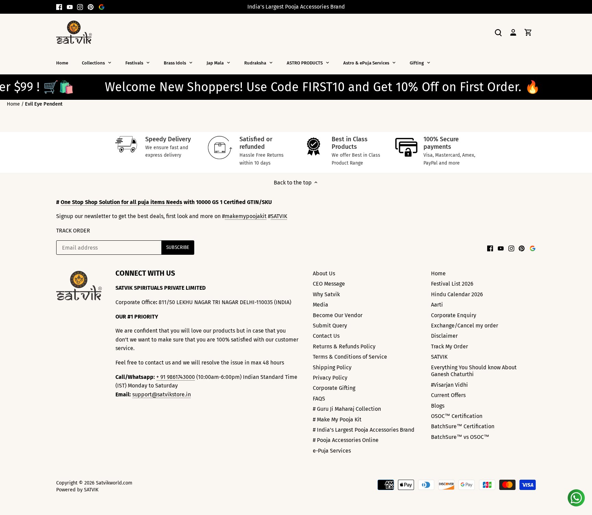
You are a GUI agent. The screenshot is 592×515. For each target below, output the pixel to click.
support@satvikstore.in (161, 394)
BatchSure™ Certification (462, 426)
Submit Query (330, 325)
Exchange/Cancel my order (464, 325)
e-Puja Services (332, 450)
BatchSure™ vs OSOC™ (460, 437)
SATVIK (279, 216)
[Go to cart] (528, 32)
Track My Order (449, 346)
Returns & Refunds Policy (344, 346)
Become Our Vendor (337, 315)
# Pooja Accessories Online (346, 440)
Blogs (437, 406)
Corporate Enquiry (453, 315)
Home (438, 273)
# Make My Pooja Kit (337, 419)
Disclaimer (444, 336)
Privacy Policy (330, 377)
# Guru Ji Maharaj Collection (347, 409)
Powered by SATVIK (77, 490)
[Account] (513, 32)
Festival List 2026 (452, 283)
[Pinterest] (91, 7)
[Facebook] (59, 7)
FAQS (319, 398)
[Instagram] (80, 7)
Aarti (437, 304)
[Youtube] (70, 7)
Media (320, 304)
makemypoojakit (246, 216)
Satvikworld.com (114, 483)
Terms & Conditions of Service (350, 357)
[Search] (498, 32)
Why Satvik (326, 294)
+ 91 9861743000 (175, 377)
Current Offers (448, 395)
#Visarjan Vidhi (449, 385)
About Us (324, 273)
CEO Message (329, 283)
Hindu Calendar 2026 (457, 294)
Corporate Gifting (334, 388)
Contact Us (326, 336)
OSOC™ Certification (456, 416)
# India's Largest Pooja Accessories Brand (364, 430)
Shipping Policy (332, 367)
